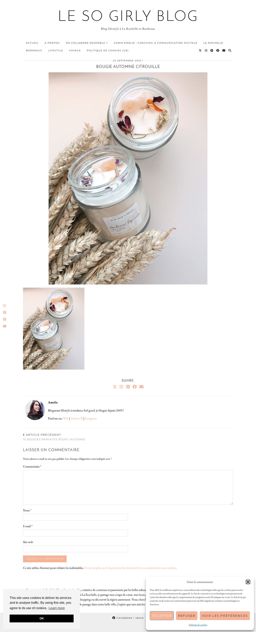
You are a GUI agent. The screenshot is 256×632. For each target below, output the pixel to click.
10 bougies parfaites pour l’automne (54, 437)
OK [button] (42, 618)
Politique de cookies (198, 624)
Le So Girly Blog (128, 17)
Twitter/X (76, 418)
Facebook (130, 618)
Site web (28, 542)
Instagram (91, 418)
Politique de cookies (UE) (108, 50)
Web (65, 418)
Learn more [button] (57, 608)
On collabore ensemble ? (87, 42)
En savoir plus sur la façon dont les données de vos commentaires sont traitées (130, 568)
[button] (248, 582)
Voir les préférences (225, 616)
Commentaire (32, 466)
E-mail (27, 526)
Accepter (162, 616)
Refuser (186, 616)
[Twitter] (200, 50)
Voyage (75, 50)
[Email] (224, 50)
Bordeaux (34, 50)
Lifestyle (55, 50)
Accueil (32, 42)
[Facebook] (218, 50)
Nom (27, 510)
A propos (52, 42)
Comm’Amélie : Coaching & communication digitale (155, 42)
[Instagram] (206, 50)
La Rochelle (213, 42)
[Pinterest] (212, 50)
